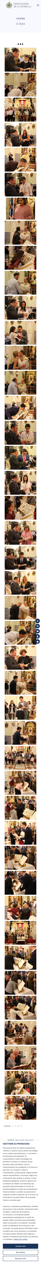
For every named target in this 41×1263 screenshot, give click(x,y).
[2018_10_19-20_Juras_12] (20, 135)
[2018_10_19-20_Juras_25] (20, 85)
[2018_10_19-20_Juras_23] (20, 658)
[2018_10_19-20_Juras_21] (20, 633)
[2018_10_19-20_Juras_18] (20, 608)
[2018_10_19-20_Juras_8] (20, 333)
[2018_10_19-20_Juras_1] (20, 209)
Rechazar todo (20, 1258)
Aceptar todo (21, 1246)
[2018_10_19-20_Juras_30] (20, 883)
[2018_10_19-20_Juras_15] (20, 458)
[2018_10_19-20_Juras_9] (20, 708)
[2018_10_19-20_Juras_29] (20, 933)
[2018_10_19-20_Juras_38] (20, 1058)
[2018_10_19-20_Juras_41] (20, 783)
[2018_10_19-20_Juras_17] (20, 258)
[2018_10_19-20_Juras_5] (20, 160)
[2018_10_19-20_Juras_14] (20, 533)
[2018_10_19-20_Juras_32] (20, 908)
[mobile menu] (38, 5)
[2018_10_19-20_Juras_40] (20, 1108)
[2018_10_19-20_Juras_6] (20, 383)
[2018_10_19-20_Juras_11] (20, 558)
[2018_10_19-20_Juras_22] (20, 308)
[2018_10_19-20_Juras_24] (20, 233)
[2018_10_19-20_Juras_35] (20, 983)
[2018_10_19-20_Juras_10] (20, 60)
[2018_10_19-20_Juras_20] (20, 483)
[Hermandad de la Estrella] (21, 3)
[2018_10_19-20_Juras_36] (20, 833)
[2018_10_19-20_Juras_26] (20, 185)
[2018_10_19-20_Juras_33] (20, 858)
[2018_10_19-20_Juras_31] (20, 958)
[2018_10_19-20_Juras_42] (20, 1083)
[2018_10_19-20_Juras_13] (20, 358)
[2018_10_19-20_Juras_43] (20, 758)
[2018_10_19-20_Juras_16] (20, 508)
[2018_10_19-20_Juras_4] (20, 408)
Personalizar (20, 1252)
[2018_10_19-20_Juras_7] (20, 683)
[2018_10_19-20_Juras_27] (20, 283)
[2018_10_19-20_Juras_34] (20, 1008)
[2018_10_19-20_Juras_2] (20, 433)
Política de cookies (20, 1239)
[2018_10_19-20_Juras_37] (20, 1033)
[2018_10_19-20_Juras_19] (20, 583)
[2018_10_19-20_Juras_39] (20, 808)
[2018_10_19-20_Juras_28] (20, 110)
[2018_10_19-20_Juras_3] (20, 733)
